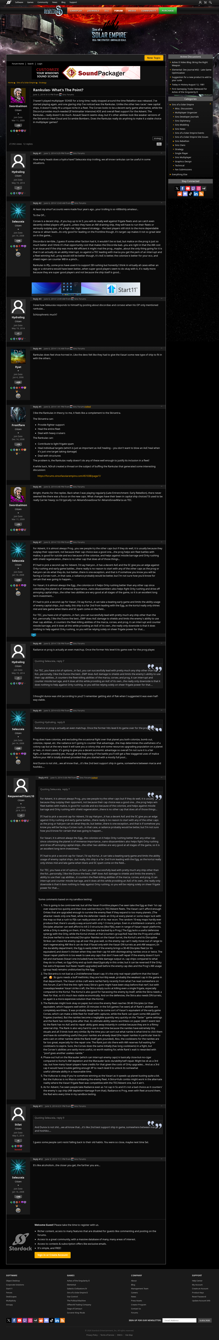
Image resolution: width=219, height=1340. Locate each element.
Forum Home (18, 63)
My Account (197, 1284)
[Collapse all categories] (210, 103)
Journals (93, 10)
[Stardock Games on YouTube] (188, 188)
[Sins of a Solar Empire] (109, 30)
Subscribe (204, 1320)
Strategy (42, 82)
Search (31, 63)
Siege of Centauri (74, 1308)
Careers (134, 1292)
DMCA (119, 1335)
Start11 (9, 1288)
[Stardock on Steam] (204, 188)
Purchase (168, 10)
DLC (107, 10)
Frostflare (18, 425)
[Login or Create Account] (200, 2)
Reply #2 (37, 203)
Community (43, 2)
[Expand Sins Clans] (173, 145)
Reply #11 (38, 1106)
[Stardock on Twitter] (177, 188)
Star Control (72, 1296)
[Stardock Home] (8, 2)
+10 (18, 125)
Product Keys (198, 1292)
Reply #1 (37, 153)
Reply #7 (37, 542)
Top (162, 153)
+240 (18, 240)
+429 (18, 382)
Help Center (197, 1280)
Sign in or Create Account (53, 1255)
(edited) (88, 406)
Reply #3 (37, 298)
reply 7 (60, 661)
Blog (63, 2)
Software (19, 2)
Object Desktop (13, 1280)
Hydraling (18, 172)
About (134, 1280)
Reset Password (199, 1296)
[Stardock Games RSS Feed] (201, 193)
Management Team (139, 1288)
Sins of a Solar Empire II (77, 1292)
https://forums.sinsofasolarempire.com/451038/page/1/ (69, 476)
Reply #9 (37, 710)
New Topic (154, 57)
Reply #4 (37, 348)
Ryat (18, 367)
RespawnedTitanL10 (21, 796)
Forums (134, 1312)
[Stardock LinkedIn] (196, 193)
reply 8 (61, 722)
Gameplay (76, 10)
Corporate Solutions (15, 1284)
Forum (118, 10)
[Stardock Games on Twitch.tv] (193, 188)
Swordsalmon (18, 106)
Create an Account (200, 1288)
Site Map (129, 1335)
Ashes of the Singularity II (78, 1280)
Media (132, 10)
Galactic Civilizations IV (77, 1288)
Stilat (18, 1124)
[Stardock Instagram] (198, 188)
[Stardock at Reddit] (179, 193)
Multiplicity (11, 1300)
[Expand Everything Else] (170, 174)
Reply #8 (37, 643)
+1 (18, 187)
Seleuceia (18, 221)
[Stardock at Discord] (185, 193)
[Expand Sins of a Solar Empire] (170, 104)
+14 (18, 444)
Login (39, 63)
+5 (18, 1140)
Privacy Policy (92, 1335)
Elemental (71, 1284)
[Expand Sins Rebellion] (173, 141)
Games (30, 2)
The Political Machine (76, 1300)
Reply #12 (38, 1159)
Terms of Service (107, 1335)
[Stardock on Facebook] (182, 188)
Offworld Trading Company (79, 1304)
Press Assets (136, 1300)
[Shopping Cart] (205, 2)
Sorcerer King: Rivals (76, 1312)
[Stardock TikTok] (190, 193)
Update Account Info (201, 1300)
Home (10, 82)
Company (136, 1275)
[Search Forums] (210, 2)
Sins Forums (68, 94)
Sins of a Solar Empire (26, 82)
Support (73, 2)
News (54, 2)
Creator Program (138, 1304)
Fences (9, 1292)
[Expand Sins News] (173, 129)
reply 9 (60, 1117)
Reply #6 (37, 486)
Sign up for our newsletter (145, 1320)
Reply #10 (43, 777)
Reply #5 (37, 406)
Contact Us (136, 1308)
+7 (21, 815)
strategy (157, 138)
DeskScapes (11, 1296)
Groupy (9, 1304)
